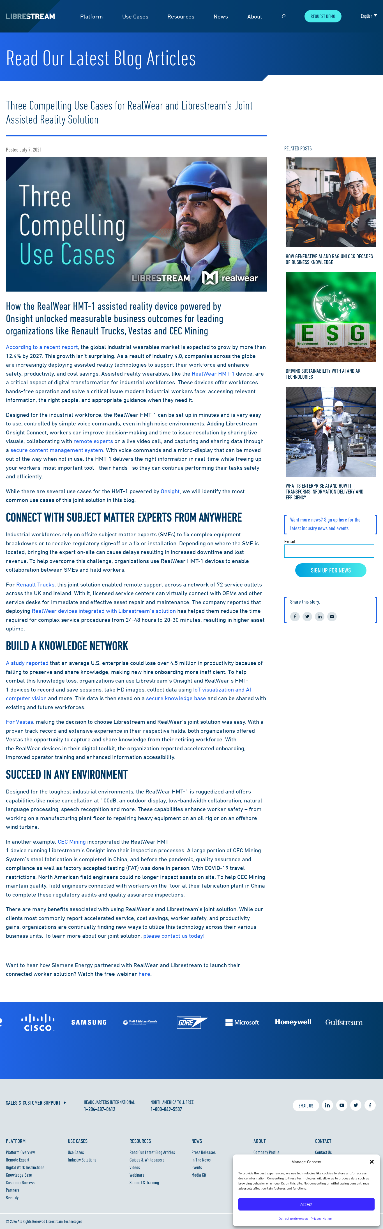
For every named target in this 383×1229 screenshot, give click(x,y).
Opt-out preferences (293, 1218)
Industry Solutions (82, 1160)
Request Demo (323, 16)
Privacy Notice (321, 1218)
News (221, 16)
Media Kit (199, 1175)
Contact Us (323, 1152)
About (254, 16)
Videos (135, 1167)
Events (197, 1167)
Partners (12, 1190)
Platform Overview (20, 1152)
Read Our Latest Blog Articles (152, 1152)
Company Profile (266, 1152)
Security (12, 1197)
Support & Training (144, 1182)
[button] (372, 1162)
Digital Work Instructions (25, 1167)
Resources (180, 16)
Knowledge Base (19, 1175)
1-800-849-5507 (166, 1109)
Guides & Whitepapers (147, 1160)
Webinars (137, 1175)
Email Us (306, 1106)
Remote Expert (17, 1160)
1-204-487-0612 (99, 1109)
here (144, 973)
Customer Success (20, 1182)
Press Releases (204, 1152)
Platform (91, 16)
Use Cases (135, 16)
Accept (306, 1204)
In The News (201, 1160)
